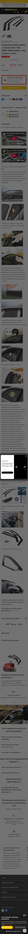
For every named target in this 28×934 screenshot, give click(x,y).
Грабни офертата (7, 472)
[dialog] (14, 923)
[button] (14, 931)
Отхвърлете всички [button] (20, 927)
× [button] (26, 915)
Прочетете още (9, 924)
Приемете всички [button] (7, 927)
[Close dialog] (26, 456)
